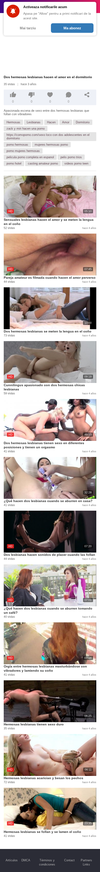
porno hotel (14, 163)
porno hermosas (17, 144)
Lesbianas (33, 122)
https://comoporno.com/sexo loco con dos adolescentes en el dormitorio (48, 136)
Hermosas (13, 122)
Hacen (51, 122)
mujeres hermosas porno (51, 144)
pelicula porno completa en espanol (30, 157)
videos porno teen (76, 163)
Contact (69, 860)
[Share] (87, 95)
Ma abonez (72, 28)
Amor (65, 122)
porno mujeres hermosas (23, 151)
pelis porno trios (71, 157)
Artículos (12, 860)
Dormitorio (83, 122)
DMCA (25, 860)
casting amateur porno (43, 163)
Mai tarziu (28, 28)
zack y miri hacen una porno (26, 128)
